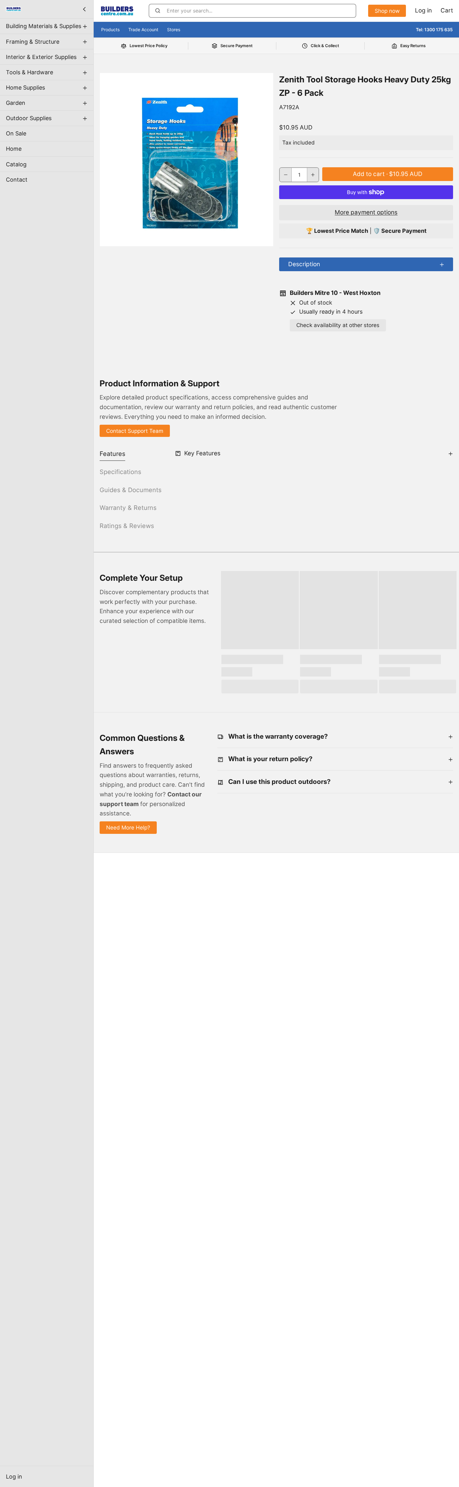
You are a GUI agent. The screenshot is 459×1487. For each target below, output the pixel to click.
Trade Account (143, 29)
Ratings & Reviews (127, 526)
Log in (14, 1476)
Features (112, 453)
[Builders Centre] (13, 9)
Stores (173, 29)
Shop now (387, 10)
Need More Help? (128, 827)
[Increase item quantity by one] (313, 175)
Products (110, 29)
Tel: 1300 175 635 (434, 29)
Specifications (120, 472)
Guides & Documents (130, 490)
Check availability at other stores (337, 325)
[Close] (84, 9)
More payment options (366, 212)
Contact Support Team (134, 431)
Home (14, 148)
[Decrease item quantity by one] (285, 175)
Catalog (16, 164)
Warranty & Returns (128, 507)
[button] (387, 174)
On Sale (16, 133)
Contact (16, 179)
